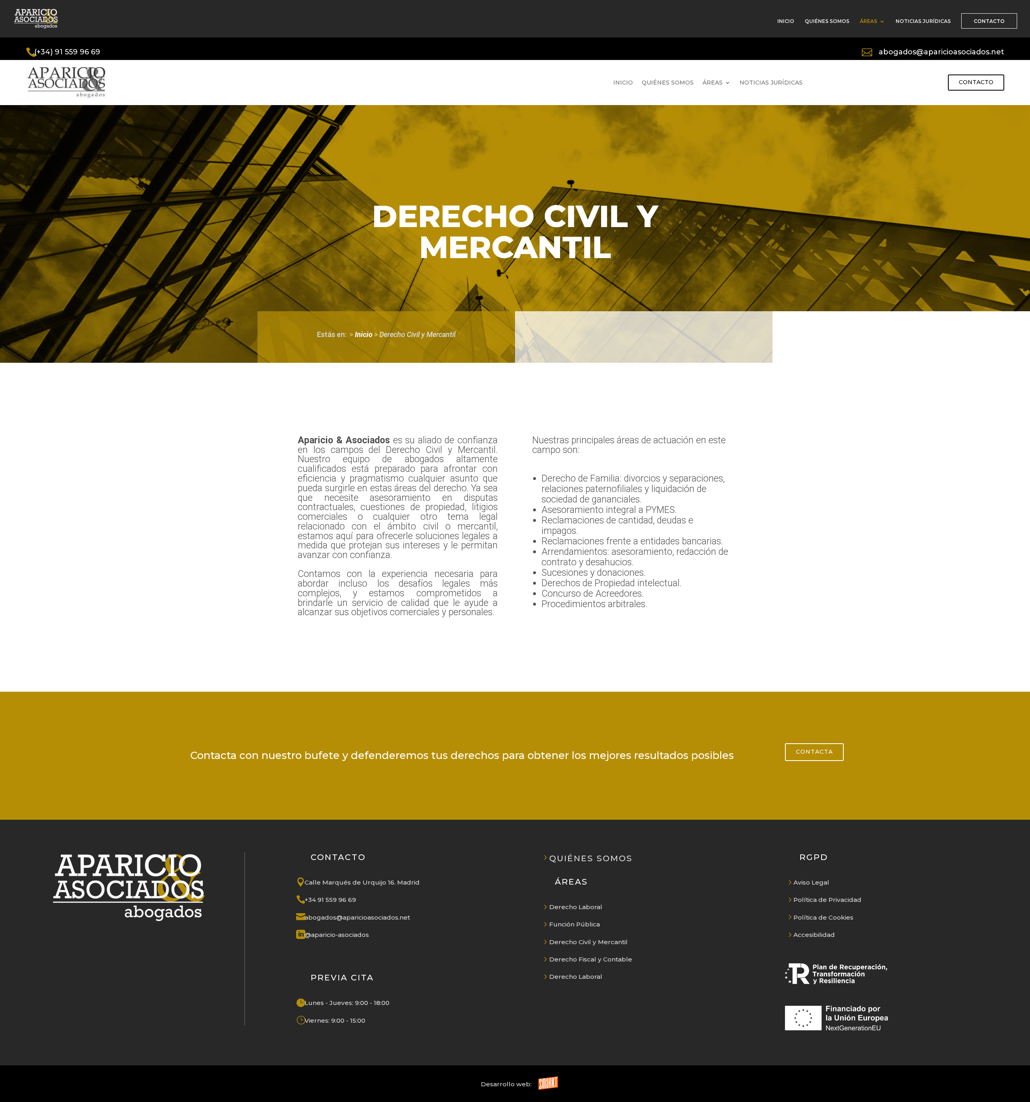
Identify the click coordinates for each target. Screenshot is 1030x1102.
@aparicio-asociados (337, 935)
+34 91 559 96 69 (330, 900)
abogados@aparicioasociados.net (941, 52)
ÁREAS (868, 21)
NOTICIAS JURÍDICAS (923, 21)
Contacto (976, 82)
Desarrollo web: (506, 1084)
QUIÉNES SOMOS (827, 21)
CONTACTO (989, 21)
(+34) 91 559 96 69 (67, 52)
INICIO (785, 21)
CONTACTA (814, 751)
